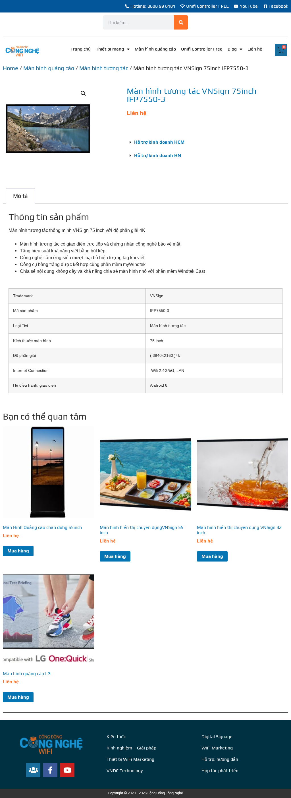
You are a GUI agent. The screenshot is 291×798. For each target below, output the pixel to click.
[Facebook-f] (50, 770)
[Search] (181, 22)
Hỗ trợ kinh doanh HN (157, 155)
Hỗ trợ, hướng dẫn (219, 759)
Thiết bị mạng (110, 49)
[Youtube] (67, 770)
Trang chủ (80, 49)
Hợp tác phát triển (219, 770)
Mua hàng (18, 551)
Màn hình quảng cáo (155, 49)
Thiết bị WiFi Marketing (130, 759)
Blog (232, 49)
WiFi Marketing (217, 748)
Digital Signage (216, 736)
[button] (83, 93)
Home (10, 68)
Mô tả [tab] (20, 195)
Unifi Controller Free (202, 49)
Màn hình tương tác (103, 68)
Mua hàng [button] (18, 697)
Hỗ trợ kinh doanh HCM (159, 142)
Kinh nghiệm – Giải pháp (131, 748)
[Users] (33, 770)
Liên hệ (255, 49)
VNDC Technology (125, 770)
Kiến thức (116, 736)
